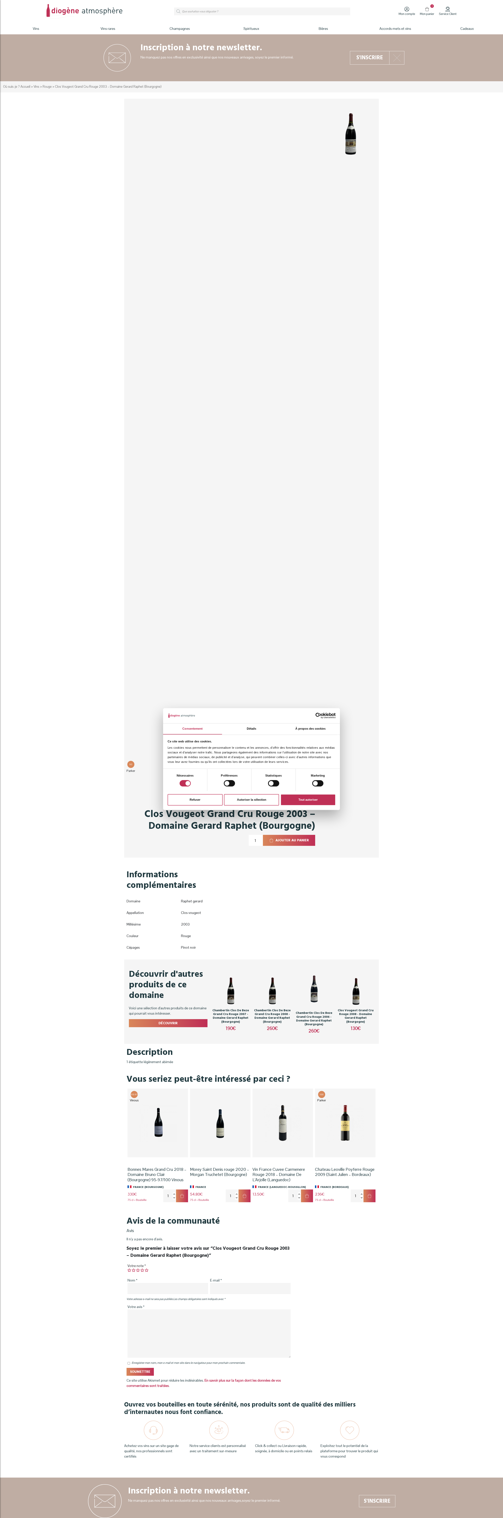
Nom (132, 1280)
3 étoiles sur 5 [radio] (138, 1270)
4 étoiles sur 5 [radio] (142, 1270)
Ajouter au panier (292, 840)
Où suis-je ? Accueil (16, 87)
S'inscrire (369, 57)
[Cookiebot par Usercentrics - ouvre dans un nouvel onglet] (318, 715)
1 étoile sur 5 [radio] (129, 1270)
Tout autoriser (308, 799)
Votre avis (136, 1306)
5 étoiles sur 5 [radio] (146, 1270)
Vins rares (108, 28)
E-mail (216, 1280)
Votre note (137, 1265)
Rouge (47, 87)
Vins (36, 87)
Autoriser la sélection (251, 799)
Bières (323, 28)
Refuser (195, 799)
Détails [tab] (251, 728)
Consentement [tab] (192, 728)
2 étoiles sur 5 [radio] (133, 1270)
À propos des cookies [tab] (310, 728)
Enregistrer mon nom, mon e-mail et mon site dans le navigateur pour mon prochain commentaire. (188, 1363)
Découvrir (168, 1023)
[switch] (229, 783)
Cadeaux (467, 28)
